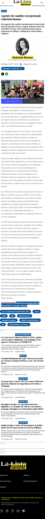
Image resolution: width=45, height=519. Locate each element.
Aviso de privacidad (27, 498)
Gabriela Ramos (24, 316)
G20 (12, 316)
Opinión (3, 487)
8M (3, 324)
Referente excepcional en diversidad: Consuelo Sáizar (20, 304)
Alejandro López (20, 351)
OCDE (4, 316)
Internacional (5, 481)
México (23, 356)
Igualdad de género (9, 320)
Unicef (36, 312)
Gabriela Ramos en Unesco (19, 324)
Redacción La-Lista (21, 374)
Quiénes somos (6, 498)
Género (4, 11)
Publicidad (16, 498)
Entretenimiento (23, 335)
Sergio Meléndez (20, 397)
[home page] (22, 465)
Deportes (23, 379)
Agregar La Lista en (11, 68)
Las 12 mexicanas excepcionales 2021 (15, 312)
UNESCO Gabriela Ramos (30, 320)
